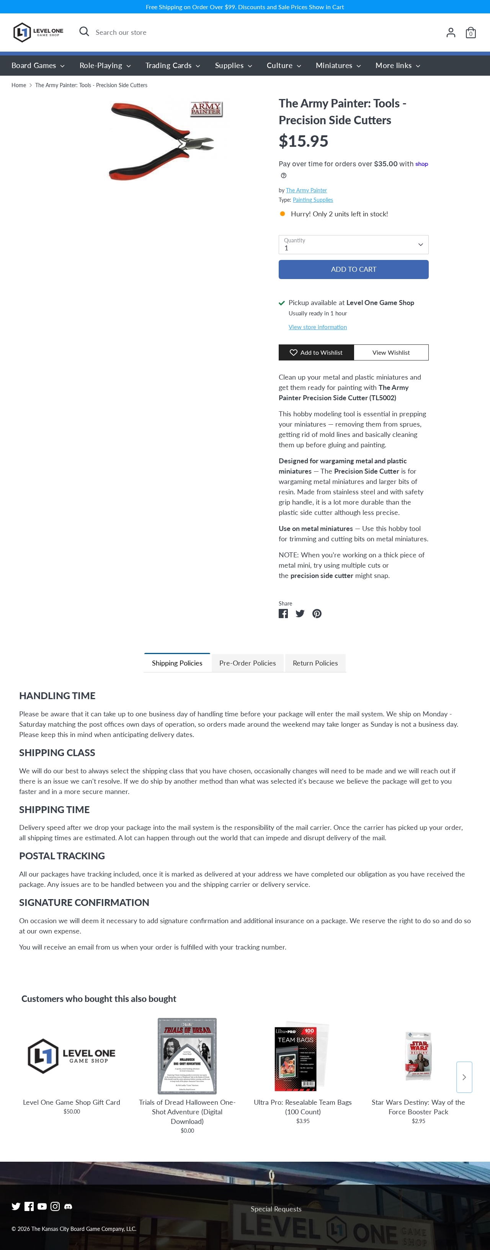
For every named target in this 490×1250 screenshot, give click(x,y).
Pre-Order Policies (247, 663)
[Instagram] (55, 1206)
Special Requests (276, 1209)
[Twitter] (16, 1206)
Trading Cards (169, 65)
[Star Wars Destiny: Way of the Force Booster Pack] (418, 1056)
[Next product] (464, 1077)
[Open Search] (84, 31)
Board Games (34, 65)
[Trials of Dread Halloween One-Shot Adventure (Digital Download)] (187, 1056)
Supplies (230, 65)
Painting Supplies (313, 200)
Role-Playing (102, 65)
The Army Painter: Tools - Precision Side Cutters (91, 85)
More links (395, 65)
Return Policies (315, 663)
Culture (281, 65)
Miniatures (335, 65)
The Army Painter (306, 190)
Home (18, 85)
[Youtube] (42, 1206)
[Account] (451, 32)
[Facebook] (29, 1206)
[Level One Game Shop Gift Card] (71, 1056)
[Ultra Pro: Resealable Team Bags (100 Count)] (303, 1056)
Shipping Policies (177, 663)
